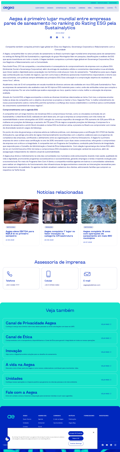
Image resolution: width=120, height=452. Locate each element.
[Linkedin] (111, 445)
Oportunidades (58, 423)
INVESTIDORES (103, 415)
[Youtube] (107, 445)
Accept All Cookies (75, 433)
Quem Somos (39, 8)
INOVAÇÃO (72, 8)
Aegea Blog (72, 423)
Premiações (49, 227)
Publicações (72, 419)
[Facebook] (103, 445)
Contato (110, 8)
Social (40, 426)
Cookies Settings (76, 443)
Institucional (11, 227)
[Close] (94, 432)
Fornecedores (99, 8)
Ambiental (41, 423)
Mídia (89, 8)
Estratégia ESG (61, 8)
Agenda (40, 419)
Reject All (76, 438)
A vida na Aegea (58, 419)
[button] (51, 37)
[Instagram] (115, 445)
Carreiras (81, 8)
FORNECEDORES (89, 415)
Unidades (50, 8)
